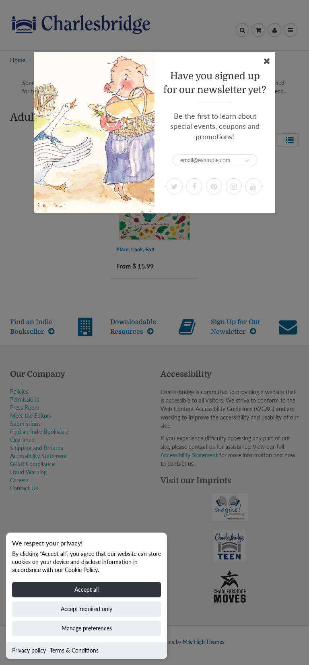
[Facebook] (194, 186)
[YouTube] (253, 186)
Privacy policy (29, 650)
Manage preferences (87, 628)
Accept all (86, 589)
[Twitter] (175, 186)
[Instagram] (234, 186)
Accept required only (86, 608)
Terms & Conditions (74, 650)
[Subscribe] (247, 160)
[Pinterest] (214, 186)
